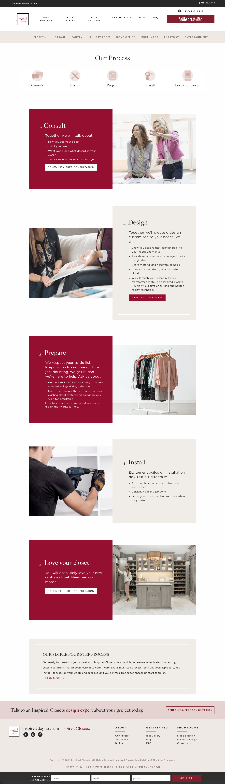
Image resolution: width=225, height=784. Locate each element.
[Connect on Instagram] (33, 734)
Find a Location (186, 735)
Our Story (70, 19)
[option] (37, 80)
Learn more (52, 677)
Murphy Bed (149, 37)
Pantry (77, 37)
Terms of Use (122, 767)
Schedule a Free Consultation (71, 591)
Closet (38, 37)
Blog (142, 17)
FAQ (156, 17)
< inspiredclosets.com (25, 3)
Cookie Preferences (98, 767)
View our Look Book (147, 297)
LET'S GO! (187, 778)
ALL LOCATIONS (207, 3)
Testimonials (121, 17)
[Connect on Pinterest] (40, 734)
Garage (60, 37)
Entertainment (196, 37)
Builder (119, 743)
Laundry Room (99, 37)
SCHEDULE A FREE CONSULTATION (190, 18)
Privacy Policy (73, 767)
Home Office (125, 37)
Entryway (171, 37)
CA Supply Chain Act (147, 767)
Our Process (94, 19)
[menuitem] (46, 19)
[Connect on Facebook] (25, 734)
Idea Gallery (46, 19)
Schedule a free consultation (71, 167)
